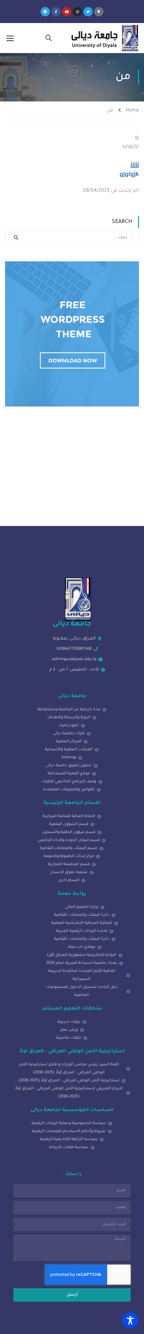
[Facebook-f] (56, 11)
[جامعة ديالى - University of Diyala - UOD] (103, 38)
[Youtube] (66, 11)
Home (132, 110)
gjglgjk (129, 175)
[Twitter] (88, 11)
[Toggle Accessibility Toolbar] (130, 1320)
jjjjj (135, 165)
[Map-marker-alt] (98, 11)
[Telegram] (45, 11)
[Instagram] (77, 11)
